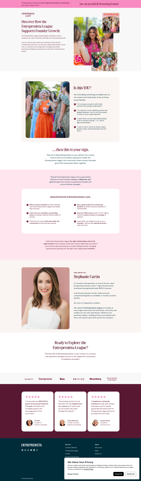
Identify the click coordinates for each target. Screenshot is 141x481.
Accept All (118, 474)
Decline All (130, 474)
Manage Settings (73, 474)
